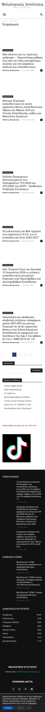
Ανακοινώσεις (7, 50)
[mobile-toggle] (4, 14)
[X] (25, 689)
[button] (41, 14)
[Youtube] (31, 689)
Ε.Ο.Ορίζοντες (9, 393)
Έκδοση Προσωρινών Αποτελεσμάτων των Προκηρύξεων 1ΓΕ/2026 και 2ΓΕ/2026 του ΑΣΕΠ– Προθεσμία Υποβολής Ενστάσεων (22, 183)
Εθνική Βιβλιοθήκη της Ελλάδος (17, 397)
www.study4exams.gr (12, 389)
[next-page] (30, 355)
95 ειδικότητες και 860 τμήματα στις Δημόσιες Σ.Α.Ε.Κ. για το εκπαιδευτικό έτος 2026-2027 (21, 234)
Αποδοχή (8, 708)
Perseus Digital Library (13, 386)
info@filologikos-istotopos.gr (28, 671)
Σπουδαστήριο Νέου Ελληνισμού (18, 408)
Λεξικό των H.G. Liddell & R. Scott (17, 404)
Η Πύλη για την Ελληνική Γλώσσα (17, 401)
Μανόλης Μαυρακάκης (11, 70)
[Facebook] (13, 689)
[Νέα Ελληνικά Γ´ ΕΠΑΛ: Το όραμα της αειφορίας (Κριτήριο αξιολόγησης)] (8, 595)
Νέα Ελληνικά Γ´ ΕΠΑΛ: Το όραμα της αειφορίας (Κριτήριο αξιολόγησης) (29, 594)
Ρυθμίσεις (32, 703)
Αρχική (5, 21)
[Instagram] (19, 689)
